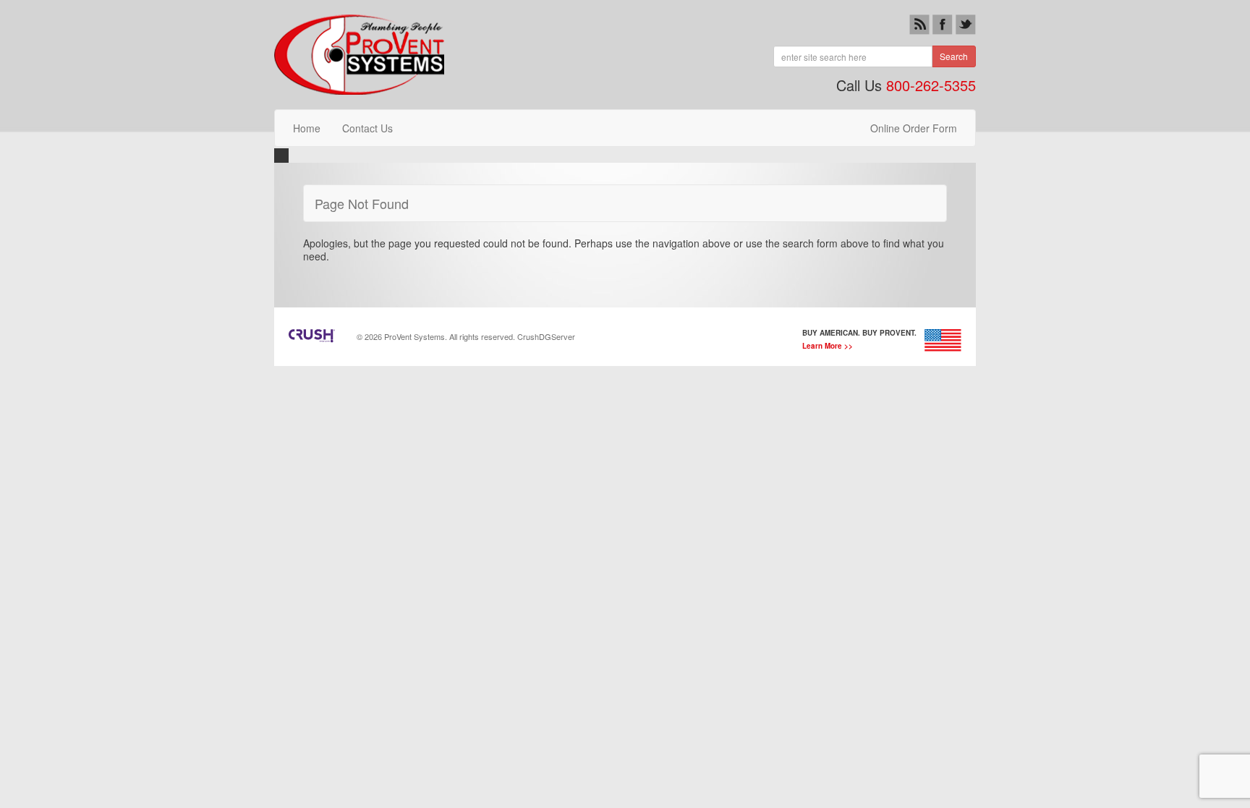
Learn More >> (827, 345)
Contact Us (367, 128)
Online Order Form (913, 128)
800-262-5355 (931, 85)
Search (954, 56)
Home (306, 128)
